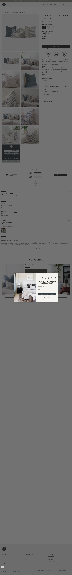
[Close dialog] (56, 274)
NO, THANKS (47, 297)
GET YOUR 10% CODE (47, 294)
